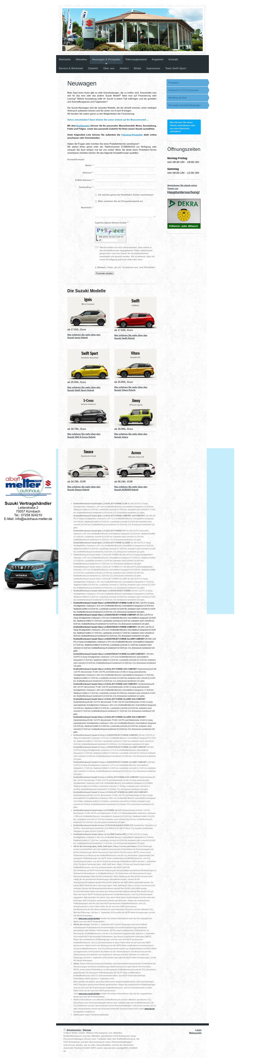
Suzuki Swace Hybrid (78, 489)
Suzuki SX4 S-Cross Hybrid (81, 437)
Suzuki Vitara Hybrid (124, 390)
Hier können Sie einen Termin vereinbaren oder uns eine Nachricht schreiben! (182, 127)
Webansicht (195, 1033)
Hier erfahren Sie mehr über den (83, 334)
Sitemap (87, 1030)
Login (198, 1030)
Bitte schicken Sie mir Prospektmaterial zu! (120, 201)
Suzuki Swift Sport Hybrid (80, 390)
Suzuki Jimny (121, 437)
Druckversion (73, 1030)
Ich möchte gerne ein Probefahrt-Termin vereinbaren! (126, 194)
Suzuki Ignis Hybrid (77, 337)
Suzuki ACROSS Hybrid (126, 489)
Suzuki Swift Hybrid (124, 338)
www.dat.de (149, 1009)
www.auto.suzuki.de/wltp (89, 918)
